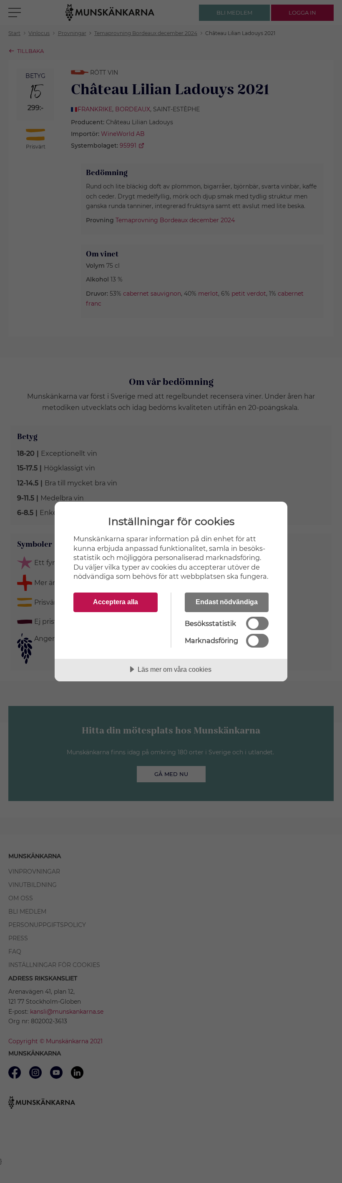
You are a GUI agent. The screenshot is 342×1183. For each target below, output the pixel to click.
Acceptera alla (115, 601)
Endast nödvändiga (227, 601)
